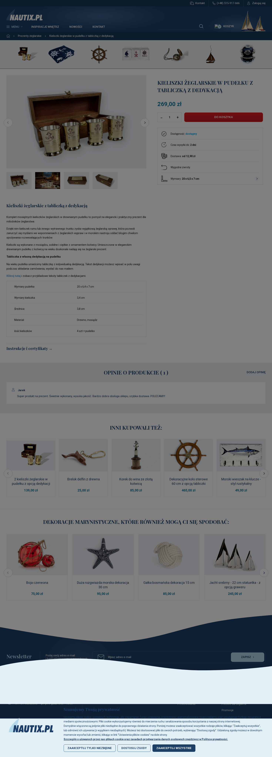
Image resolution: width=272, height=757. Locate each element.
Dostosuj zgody (134, 748)
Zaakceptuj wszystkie (174, 748)
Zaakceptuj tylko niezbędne (90, 748)
